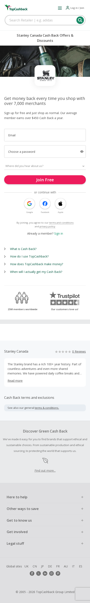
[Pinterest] (58, 573)
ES (80, 566)
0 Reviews (79, 351)
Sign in (58, 233)
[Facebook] (32, 573)
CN (35, 566)
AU (66, 566)
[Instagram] (51, 573)
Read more (15, 381)
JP (42, 566)
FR (58, 566)
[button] (59, 8)
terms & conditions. (47, 408)
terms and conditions (61, 222)
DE (50, 566)
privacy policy (47, 226)
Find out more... (45, 470)
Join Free (45, 180)
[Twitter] (38, 573)
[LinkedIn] (45, 573)
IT (73, 566)
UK (26, 566)
